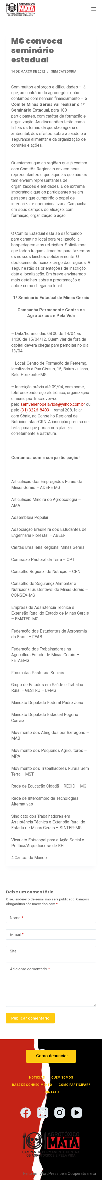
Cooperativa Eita (82, 1173)
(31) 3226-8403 (34, 410)
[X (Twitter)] (42, 1112)
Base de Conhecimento (32, 1085)
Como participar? (74, 1085)
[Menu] (93, 9)
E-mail (17, 934)
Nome (16, 917)
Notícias (37, 1077)
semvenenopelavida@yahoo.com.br (52, 404)
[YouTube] (76, 1112)
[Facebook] (25, 1112)
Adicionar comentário (30, 969)
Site (13, 951)
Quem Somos (62, 1077)
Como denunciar (52, 1055)
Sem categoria (63, 71)
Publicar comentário (30, 1018)
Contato (51, 1092)
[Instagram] (59, 1112)
